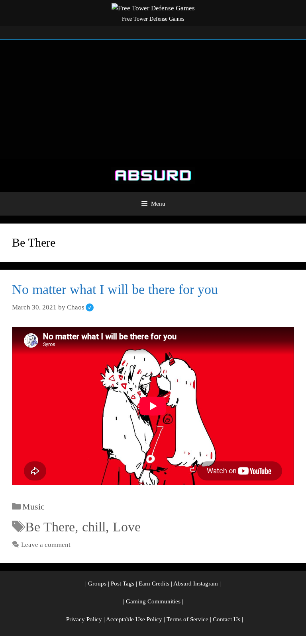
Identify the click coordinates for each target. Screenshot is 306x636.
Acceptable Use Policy (134, 619)
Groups (97, 583)
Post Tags (122, 583)
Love (127, 526)
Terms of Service (187, 619)
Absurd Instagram (195, 583)
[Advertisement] (153, 99)
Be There (50, 526)
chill (94, 526)
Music (33, 507)
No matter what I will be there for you (115, 289)
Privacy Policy (84, 619)
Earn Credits (154, 583)
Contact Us (226, 619)
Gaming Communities (153, 601)
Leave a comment (46, 544)
